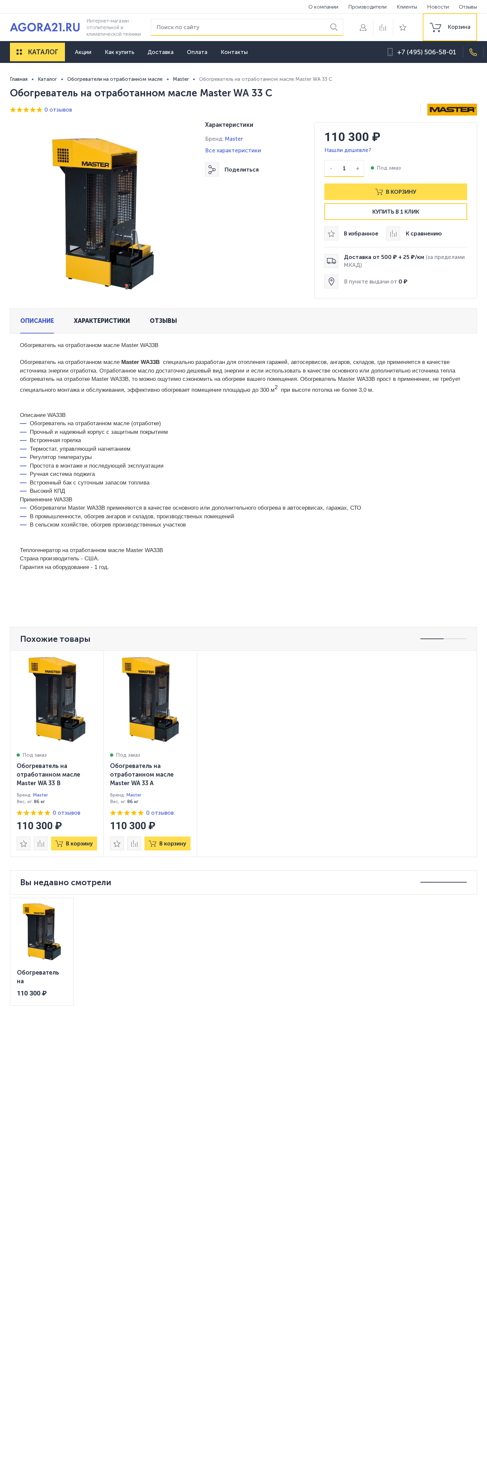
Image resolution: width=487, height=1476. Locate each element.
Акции (83, 52)
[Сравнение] (383, 27)
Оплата (197, 52)
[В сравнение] (41, 843)
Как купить (119, 52)
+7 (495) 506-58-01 (426, 52)
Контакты (234, 52)
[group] (450, 27)
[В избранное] (23, 843)
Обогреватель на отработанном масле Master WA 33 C (42, 977)
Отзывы (468, 7)
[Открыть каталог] (19, 52)
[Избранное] (403, 27)
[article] (57, 754)
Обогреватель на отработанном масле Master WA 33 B (48, 774)
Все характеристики (233, 150)
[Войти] (363, 27)
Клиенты (407, 7)
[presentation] (57, 754)
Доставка (160, 52)
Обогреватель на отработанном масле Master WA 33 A (142, 774)
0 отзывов (58, 109)
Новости (438, 7)
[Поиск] (335, 27)
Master (234, 138)
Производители (367, 7)
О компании (323, 7)
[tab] (37, 321)
